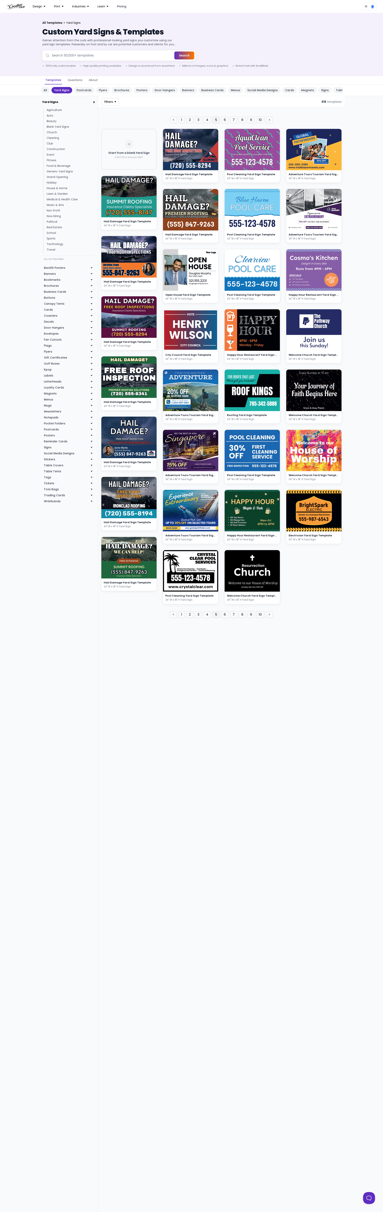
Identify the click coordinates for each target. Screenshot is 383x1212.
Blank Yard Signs (58, 127)
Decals (49, 322)
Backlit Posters (54, 268)
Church (52, 132)
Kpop (48, 370)
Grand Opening (57, 177)
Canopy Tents (54, 304)
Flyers (103, 90)
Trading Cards (54, 495)
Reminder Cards (55, 441)
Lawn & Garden (57, 194)
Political (52, 222)
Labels (48, 376)
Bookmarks (52, 280)
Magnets (307, 90)
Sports (51, 238)
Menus (235, 90)
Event (50, 155)
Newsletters (52, 411)
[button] (149, 213)
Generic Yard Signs (60, 171)
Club (50, 143)
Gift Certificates (55, 358)
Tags (47, 477)
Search (184, 55)
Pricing (121, 6)
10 (260, 120)
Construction (56, 149)
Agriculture (54, 110)
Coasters (50, 316)
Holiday (52, 183)
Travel (51, 250)
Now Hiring (54, 216)
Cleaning (53, 138)
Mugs (48, 405)
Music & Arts (55, 205)
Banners (188, 90)
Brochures (121, 90)
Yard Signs (61, 90)
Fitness (51, 160)
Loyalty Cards (54, 388)
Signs (325, 90)
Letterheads (52, 382)
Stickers (49, 459)
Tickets (49, 483)
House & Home (57, 188)
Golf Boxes (52, 364)
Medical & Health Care (62, 199)
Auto (50, 116)
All (45, 90)
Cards (289, 90)
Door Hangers (165, 90)
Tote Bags (51, 489)
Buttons (49, 298)
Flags (48, 346)
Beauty (51, 121)
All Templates (52, 23)
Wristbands (52, 501)
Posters (141, 90)
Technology (55, 244)
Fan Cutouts (53, 340)
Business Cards (212, 90)
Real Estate (54, 227)
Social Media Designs (262, 90)
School (51, 233)
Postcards (84, 90)
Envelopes (51, 334)
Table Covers (53, 465)
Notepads (51, 417)
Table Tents (52, 471)
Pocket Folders (54, 423)
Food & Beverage (58, 166)
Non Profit (53, 211)
